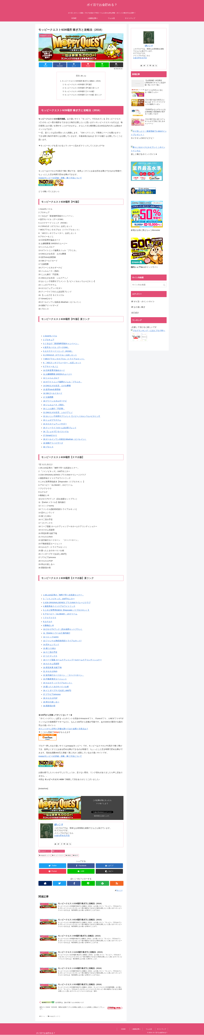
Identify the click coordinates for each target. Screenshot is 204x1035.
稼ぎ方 (76, 855)
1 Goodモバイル (50, 336)
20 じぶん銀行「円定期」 (54, 409)
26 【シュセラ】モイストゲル (56, 432)
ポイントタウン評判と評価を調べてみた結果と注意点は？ (63, 729)
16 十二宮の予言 (50, 652)
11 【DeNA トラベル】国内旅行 (56, 633)
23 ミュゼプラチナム (52, 420)
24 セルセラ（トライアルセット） (58, 683)
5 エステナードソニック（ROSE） (58, 351)
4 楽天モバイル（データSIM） (56, 347)
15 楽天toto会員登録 (51, 389)
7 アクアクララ (49, 618)
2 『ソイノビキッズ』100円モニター (59, 599)
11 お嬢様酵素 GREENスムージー (57, 374)
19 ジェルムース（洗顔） (54, 405)
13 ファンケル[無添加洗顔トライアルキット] (62, 641)
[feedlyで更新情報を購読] (67, 844)
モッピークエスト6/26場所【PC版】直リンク (81, 88)
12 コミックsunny (51, 637)
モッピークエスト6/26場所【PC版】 (78, 84)
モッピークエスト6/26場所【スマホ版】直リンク (83, 95)
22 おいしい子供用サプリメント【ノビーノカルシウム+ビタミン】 (72, 416)
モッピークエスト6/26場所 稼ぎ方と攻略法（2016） (82, 81)
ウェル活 (149, 1029)
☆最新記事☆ (136, 1029)
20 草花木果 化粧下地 (52, 667)
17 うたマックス (50, 656)
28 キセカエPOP (50, 698)
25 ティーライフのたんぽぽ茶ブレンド (59, 428)
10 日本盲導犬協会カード (54, 370)
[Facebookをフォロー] (61, 844)
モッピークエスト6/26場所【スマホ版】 (79, 91)
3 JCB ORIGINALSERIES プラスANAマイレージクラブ (67, 602)
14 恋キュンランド (51, 644)
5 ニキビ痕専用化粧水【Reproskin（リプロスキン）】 (66, 610)
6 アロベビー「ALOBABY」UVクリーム (60, 614)
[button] (164, 285)
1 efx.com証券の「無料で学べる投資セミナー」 (63, 595)
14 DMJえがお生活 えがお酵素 (57, 386)
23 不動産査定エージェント (55, 679)
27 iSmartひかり (50, 435)
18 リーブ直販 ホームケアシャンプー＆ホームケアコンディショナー (72, 660)
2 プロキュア (48, 340)
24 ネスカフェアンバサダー (55, 424)
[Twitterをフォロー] (58, 844)
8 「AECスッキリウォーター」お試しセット (62, 363)
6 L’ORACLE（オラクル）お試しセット (60, 355)
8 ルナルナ (47, 622)
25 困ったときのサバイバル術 (56, 687)
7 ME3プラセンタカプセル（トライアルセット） (64, 359)
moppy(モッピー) (46, 851)
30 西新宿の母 (49, 706)
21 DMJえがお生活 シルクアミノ (58, 412)
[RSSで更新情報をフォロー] (70, 844)
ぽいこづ (58, 824)
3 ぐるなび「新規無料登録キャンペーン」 (61, 343)
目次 (78, 76)
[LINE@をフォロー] (64, 844)
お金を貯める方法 (62, 835)
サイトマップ (161, 1029)
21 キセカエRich (50, 671)
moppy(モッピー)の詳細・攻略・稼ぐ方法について (60, 178)
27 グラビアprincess (52, 694)
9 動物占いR (48, 625)
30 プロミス (48, 447)
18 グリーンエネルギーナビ (55, 401)
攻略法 (69, 855)
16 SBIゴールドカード (52, 393)
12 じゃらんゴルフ (51, 378)
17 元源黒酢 (48, 397)
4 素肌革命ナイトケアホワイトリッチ (59, 606)
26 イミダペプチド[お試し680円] (57, 690)
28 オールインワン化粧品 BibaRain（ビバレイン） (65, 439)
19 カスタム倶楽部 (51, 664)
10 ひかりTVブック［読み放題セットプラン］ (63, 629)
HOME (123, 1029)
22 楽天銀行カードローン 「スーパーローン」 (63, 675)
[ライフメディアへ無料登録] (147, 227)
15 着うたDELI (49, 648)
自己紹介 (135, 313)
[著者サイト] (55, 844)
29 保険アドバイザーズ (53, 443)
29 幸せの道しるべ (51, 702)
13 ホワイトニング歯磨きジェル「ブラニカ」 (62, 382)
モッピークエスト (59, 851)
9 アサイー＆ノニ (50, 366)
